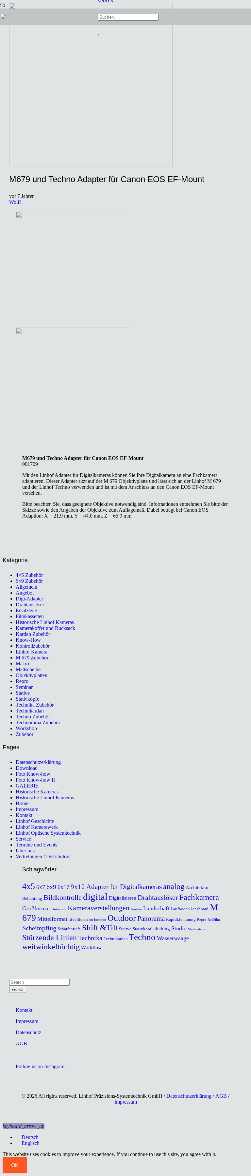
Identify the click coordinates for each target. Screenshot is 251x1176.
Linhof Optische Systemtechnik (48, 833)
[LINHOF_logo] (49, 52)
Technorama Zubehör (38, 722)
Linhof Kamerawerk (37, 827)
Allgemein (26, 587)
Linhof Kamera (31, 651)
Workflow (91, 948)
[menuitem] (27, 1137)
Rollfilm (214, 919)
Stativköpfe (27, 699)
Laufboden (180, 909)
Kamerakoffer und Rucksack (45, 628)
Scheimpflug (39, 928)
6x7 (40, 887)
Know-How (28, 640)
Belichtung (32, 898)
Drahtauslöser (30, 604)
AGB (21, 1043)
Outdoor (122, 918)
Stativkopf (142, 929)
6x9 (51, 886)
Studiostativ (197, 929)
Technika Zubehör (35, 705)
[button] (23, 1126)
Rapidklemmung (181, 919)
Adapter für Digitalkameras (124, 887)
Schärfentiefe (69, 929)
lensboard (200, 909)
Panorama (151, 918)
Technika (90, 937)
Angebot (25, 593)
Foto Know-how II (35, 780)
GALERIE (27, 785)
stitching (161, 928)
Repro (22, 681)
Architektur (197, 887)
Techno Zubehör (33, 716)
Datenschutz (28, 1032)
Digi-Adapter (29, 598)
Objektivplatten (31, 675)
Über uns (25, 850)
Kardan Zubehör (33, 634)
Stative (23, 693)
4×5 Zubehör (29, 575)
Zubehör (24, 734)
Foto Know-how (33, 774)
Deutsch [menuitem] (30, 1137)
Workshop (26, 728)
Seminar (24, 687)
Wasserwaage (173, 938)
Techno (142, 937)
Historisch (58, 909)
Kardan (136, 909)
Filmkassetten (30, 616)
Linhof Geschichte (35, 821)
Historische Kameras (37, 791)
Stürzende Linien (49, 937)
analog (173, 886)
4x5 (28, 886)
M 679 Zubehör (32, 657)
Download (27, 768)
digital (95, 896)
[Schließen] (100, 35)
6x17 (63, 887)
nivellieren (78, 919)
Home (22, 803)
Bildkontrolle (62, 897)
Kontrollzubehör (33, 646)
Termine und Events (36, 844)
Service (23, 839)
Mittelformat (52, 919)
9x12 (78, 887)
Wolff (15, 202)
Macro (22, 663)
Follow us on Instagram (40, 1066)
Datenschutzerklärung (38, 762)
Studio (179, 928)
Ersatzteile (26, 610)
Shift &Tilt (100, 927)
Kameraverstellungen (98, 908)
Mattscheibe (28, 669)
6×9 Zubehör (29, 581)
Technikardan (30, 710)
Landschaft (156, 908)
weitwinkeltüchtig (51, 946)
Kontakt (24, 815)
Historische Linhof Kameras (45, 622)
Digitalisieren (122, 898)
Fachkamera (199, 897)
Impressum (27, 809)
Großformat (36, 908)
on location (97, 919)
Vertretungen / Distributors (43, 856)
